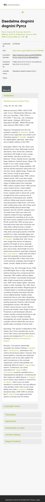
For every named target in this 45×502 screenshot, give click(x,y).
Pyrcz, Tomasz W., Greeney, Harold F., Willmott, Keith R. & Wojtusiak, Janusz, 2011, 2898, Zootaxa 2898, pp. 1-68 (19, 34)
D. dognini (27, 365)
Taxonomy (10, 414)
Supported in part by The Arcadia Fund (17, 500)
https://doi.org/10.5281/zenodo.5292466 (28, 50)
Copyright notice (12, 406)
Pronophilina (28, 336)
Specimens (10, 421)
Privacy (32, 500)
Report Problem (13, 441)
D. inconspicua (11, 254)
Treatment (9, 95)
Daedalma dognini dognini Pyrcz (16, 101)
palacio (6, 341)
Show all (6, 90)
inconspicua (25, 338)
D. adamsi (7, 382)
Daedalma (14, 338)
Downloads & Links (14, 428)
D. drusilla (22, 137)
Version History (13, 435)
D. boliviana (23, 132)
